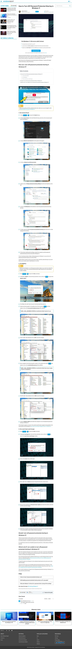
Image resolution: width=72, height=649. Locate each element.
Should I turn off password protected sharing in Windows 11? (31, 80)
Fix (37, 638)
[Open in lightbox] (36, 130)
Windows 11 (35, 586)
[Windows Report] (8, 1)
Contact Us (2, 638)
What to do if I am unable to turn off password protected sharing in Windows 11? (35, 82)
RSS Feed (56, 636)
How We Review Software (23, 641)
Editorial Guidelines (22, 636)
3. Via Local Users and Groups (27, 79)
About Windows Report (5, 636)
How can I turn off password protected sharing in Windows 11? (31, 74)
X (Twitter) (9, 630)
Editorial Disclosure (22, 638)
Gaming (38, 641)
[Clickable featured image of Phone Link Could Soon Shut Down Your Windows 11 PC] (9, 616)
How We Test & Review (23, 640)
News (38, 636)
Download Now (36, 50)
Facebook (6, 630)
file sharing (30, 586)
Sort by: (45, 598)
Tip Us (2, 640)
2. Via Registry (24, 77)
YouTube (11, 630)
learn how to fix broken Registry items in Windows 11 (41, 426)
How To (37, 11)
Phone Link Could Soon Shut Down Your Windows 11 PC (9, 622)
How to (38, 640)
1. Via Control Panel (25, 75)
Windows (38, 643)
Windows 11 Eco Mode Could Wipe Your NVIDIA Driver (63, 622)
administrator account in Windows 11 (28, 109)
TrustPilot (45, 52)
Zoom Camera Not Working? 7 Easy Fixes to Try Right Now (45, 622)
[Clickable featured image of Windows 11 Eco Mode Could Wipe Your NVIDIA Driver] (63, 616)
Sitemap (56, 638)
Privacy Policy (57, 640)
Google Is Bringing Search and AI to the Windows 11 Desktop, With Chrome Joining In (27, 622)
